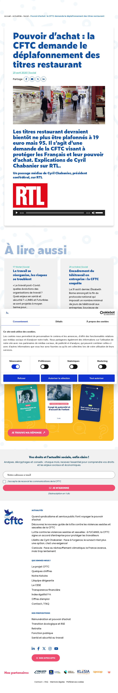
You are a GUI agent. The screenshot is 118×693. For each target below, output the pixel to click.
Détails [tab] (59, 321)
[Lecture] (16, 212)
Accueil (7, 16)
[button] (59, 390)
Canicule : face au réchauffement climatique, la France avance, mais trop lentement (69, 549)
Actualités (17, 16)
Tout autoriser (97, 378)
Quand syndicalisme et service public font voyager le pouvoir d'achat (67, 518)
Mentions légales (57, 682)
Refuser (21, 378)
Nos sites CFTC (47, 657)
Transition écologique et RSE (48, 624)
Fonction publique (42, 633)
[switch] (44, 366)
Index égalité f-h (41, 595)
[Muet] (93, 212)
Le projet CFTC (40, 567)
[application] (59, 213)
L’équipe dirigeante (43, 581)
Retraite (36, 629)
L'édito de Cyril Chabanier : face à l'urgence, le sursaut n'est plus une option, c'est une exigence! (69, 542)
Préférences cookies (75, 682)
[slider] (100, 212)
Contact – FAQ (41, 682)
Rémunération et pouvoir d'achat (51, 619)
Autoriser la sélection (59, 378)
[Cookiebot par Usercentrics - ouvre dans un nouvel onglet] (102, 313)
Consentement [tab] (20, 321)
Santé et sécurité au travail (47, 638)
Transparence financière (46, 590)
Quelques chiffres (42, 571)
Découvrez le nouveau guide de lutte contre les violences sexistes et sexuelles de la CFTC (71, 526)
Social (26, 16)
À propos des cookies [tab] (97, 321)
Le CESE (36, 585)
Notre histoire (40, 576)
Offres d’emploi (41, 599)
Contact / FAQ (40, 604)
